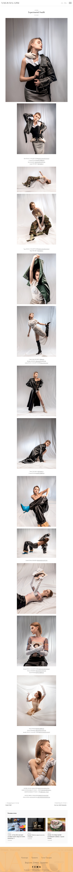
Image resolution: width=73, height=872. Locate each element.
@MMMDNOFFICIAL (40, 162)
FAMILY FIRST (8, 805)
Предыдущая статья (12, 803)
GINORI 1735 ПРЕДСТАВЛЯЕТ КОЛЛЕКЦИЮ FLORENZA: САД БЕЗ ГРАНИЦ (56, 836)
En (65, 3)
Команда (24, 857)
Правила (34, 857)
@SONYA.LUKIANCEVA (43, 788)
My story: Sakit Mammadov (60, 805)
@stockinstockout (44, 363)
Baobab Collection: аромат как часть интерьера (36, 835)
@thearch (42, 359)
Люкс (9, 833)
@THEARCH (40, 164)
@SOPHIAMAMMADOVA (44, 797)
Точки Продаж (46, 857)
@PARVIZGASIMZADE (43, 795)
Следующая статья (60, 803)
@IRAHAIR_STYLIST (44, 792)
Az (62, 3)
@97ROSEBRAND (40, 160)
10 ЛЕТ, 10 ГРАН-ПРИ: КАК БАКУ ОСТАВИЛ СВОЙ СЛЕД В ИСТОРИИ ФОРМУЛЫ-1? (16, 836)
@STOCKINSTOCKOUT (43, 158)
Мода (36, 10)
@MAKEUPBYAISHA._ (46, 790)
